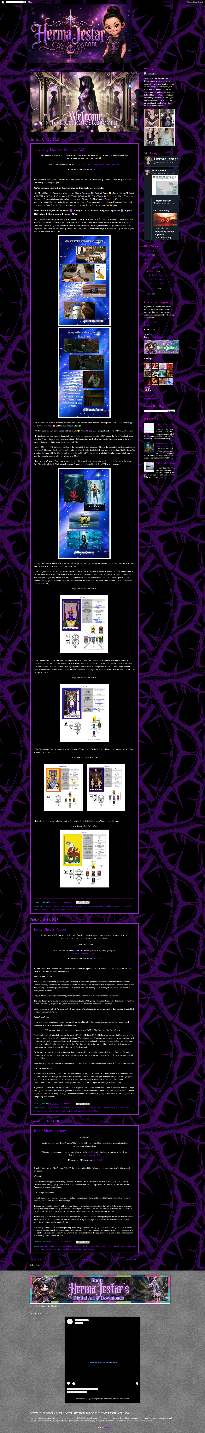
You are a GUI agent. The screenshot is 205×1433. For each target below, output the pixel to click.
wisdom (91, 1249)
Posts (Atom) (46, 1265)
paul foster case (111, 906)
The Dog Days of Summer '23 (59, 149)
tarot (69, 909)
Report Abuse (150, 398)
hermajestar (96, 1398)
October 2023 (155, 267)
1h (173, 173)
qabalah (37, 909)
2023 (149, 263)
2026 (149, 250)
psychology (129, 906)
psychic (121, 906)
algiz (42, 1245)
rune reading (85, 1110)
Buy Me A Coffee (151, 322)
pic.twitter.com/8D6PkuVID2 (108, 164)
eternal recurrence (62, 906)
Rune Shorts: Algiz (50, 1130)
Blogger (107, 1427)
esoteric (74, 1107)
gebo (91, 1107)
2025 (149, 255)
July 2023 (153, 271)
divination (55, 1107)
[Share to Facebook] (85, 902)
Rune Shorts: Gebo (50, 929)
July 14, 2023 (97, 958)
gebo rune (98, 1107)
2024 (149, 259)
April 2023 (153, 288)
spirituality (95, 1110)
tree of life (75, 909)
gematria (84, 906)
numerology (100, 906)
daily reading (45, 1107)
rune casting (74, 1110)
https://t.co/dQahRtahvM (86, 164)
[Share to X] (82, 902)
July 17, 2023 (97, 169)
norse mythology (45, 1110)
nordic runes (125, 1107)
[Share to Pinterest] (88, 902)
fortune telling (82, 1107)
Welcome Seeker (38, 70)
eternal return (75, 906)
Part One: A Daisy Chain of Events (165, 464)
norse (36, 1110)
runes (85, 1249)
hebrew (91, 906)
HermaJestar (166, 159)
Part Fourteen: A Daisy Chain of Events (164, 444)
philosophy (47, 1249)
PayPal (147, 324)
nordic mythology (107, 1245)
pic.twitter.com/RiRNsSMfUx (84, 953)
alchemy (43, 906)
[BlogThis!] (80, 902)
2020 (149, 294)
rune (67, 1110)
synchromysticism (48, 909)
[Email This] (77, 902)
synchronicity (61, 909)
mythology (95, 1245)
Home (84, 1259)
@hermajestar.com (163, 162)
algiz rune (48, 1245)
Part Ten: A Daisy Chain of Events (165, 425)
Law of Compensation (110, 1107)
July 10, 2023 (97, 1160)
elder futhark (65, 1107)
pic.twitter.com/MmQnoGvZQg (87, 1155)
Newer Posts (37, 1259)
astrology (50, 906)
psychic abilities (65, 1249)
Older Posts (132, 1259)
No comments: (66, 902)
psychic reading (59, 1110)
